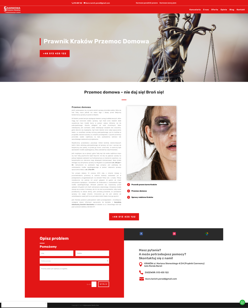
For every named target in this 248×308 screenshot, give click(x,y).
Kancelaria (195, 10)
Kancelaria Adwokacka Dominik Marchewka (24, 304)
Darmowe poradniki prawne (147, 3)
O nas (206, 10)
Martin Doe (95, 305)
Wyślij (103, 284)
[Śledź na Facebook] (141, 233)
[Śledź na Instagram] (174, 233)
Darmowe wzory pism (168, 3)
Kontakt (241, 10)
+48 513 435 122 (54, 53)
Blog (231, 10)
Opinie (224, 10)
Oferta (214, 10)
